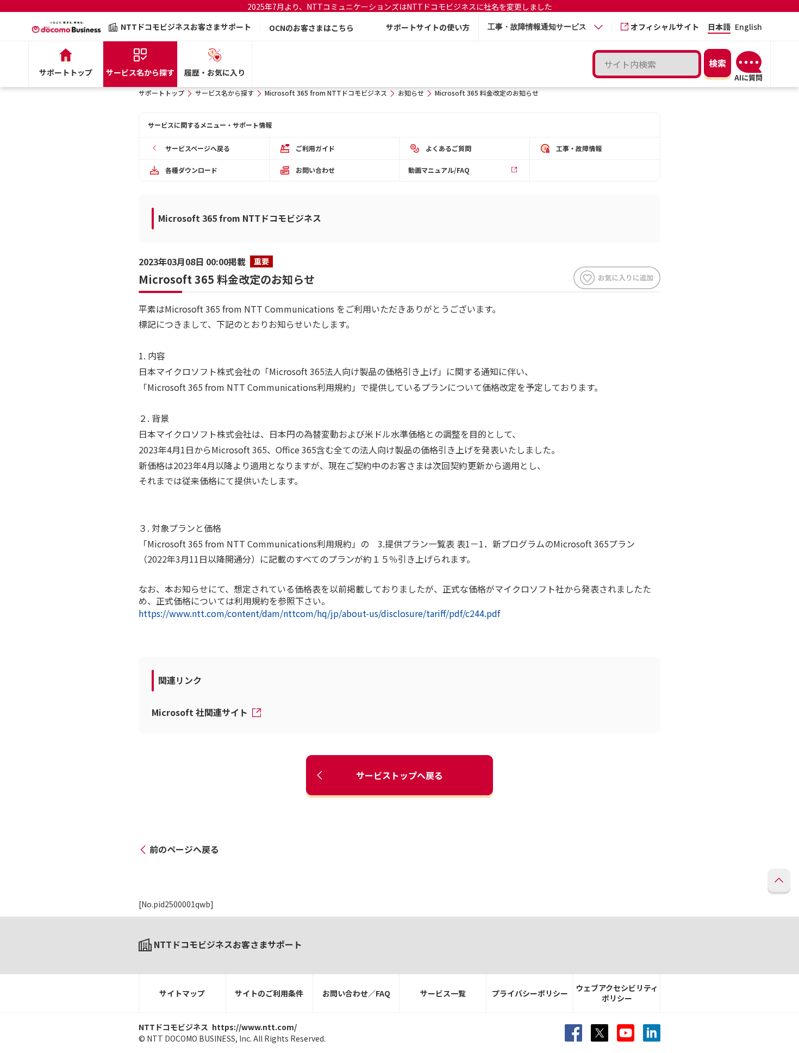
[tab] (545, 27)
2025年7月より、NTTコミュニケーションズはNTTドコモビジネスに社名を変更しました (399, 6)
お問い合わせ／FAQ (356, 993)
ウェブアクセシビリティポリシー (617, 993)
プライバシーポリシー (530, 993)
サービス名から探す (224, 92)
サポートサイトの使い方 (428, 27)
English (748, 27)
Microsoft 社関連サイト (201, 712)
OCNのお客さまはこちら (311, 27)
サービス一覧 (443, 993)
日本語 (719, 27)
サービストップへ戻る (399, 775)
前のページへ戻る (184, 849)
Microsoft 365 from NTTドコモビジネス (326, 92)
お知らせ (411, 92)
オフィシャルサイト (665, 26)
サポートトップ (161, 92)
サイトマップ (182, 993)
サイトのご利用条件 (269, 993)
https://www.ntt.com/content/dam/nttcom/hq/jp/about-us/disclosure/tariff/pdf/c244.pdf (319, 613)
